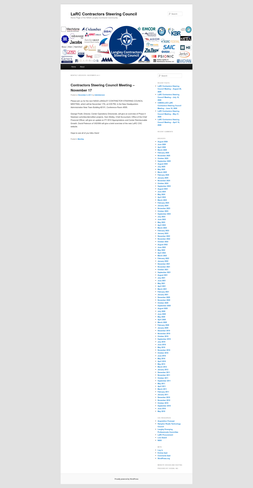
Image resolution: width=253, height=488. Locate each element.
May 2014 (161, 364)
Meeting (81, 139)
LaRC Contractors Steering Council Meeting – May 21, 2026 (168, 114)
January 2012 (163, 369)
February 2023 (163, 230)
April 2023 (162, 225)
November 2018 (164, 350)
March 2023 (162, 227)
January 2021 (163, 294)
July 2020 (161, 311)
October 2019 (163, 336)
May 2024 (161, 194)
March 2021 (162, 289)
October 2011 (163, 378)
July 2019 (161, 341)
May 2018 (161, 358)
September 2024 (164, 186)
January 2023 (163, 233)
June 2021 (162, 280)
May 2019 (161, 347)
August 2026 (163, 141)
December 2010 (164, 397)
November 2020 (164, 300)
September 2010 (164, 405)
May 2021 (161, 283)
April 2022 (162, 253)
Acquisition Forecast (166, 421)
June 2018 (162, 355)
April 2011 (162, 386)
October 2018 (163, 353)
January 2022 (163, 261)
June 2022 (162, 247)
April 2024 (162, 197)
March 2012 (162, 366)
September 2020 (164, 305)
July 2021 (161, 278)
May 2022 (161, 250)
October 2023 (163, 211)
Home (73, 66)
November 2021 (164, 266)
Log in (160, 450)
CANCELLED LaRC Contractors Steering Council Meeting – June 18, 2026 (169, 105)
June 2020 (162, 314)
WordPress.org (164, 458)
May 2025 (161, 169)
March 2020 (162, 322)
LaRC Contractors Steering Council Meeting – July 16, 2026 (168, 97)
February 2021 (163, 291)
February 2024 (163, 202)
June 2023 (162, 219)
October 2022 (163, 241)
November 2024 (164, 180)
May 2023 (161, 222)
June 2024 (162, 191)
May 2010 (161, 411)
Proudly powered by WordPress (126, 479)
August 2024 (163, 189)
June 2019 (162, 344)
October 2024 (163, 183)
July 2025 (161, 166)
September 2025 (164, 161)
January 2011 (163, 394)
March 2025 (162, 172)
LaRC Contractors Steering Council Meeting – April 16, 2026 (169, 122)
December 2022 (164, 236)
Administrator (99, 95)
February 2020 (163, 325)
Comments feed (164, 455)
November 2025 (164, 155)
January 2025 (163, 177)
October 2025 (163, 158)
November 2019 (164, 333)
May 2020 (161, 316)
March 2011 (162, 389)
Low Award (162, 437)
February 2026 (163, 152)
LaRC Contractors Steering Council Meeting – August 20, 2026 (170, 89)
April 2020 (162, 319)
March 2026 (162, 150)
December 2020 (164, 297)
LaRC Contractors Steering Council (104, 14)
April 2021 (162, 286)
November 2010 (164, 400)
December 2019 (164, 330)
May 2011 (161, 383)
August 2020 (163, 308)
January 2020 (163, 328)
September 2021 (164, 272)
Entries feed (162, 453)
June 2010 (162, 408)
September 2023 (164, 214)
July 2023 (161, 216)
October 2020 (163, 303)
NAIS (160, 440)
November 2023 (164, 208)
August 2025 (163, 164)
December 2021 (164, 264)
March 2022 (162, 255)
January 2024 (163, 205)
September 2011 (164, 380)
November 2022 (164, 239)
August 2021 (163, 275)
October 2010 (163, 403)
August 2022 (163, 244)
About (82, 66)
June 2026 (162, 144)
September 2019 (164, 339)
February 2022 (163, 258)
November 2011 (164, 375)
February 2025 (163, 175)
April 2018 (162, 361)
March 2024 (162, 200)
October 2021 (163, 269)
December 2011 (164, 372)
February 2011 (163, 391)
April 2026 (162, 147)
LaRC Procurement (165, 435)
